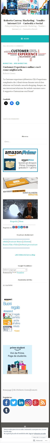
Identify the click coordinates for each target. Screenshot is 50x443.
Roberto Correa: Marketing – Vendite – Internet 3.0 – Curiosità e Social (25, 22)
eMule (5, 241)
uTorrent (26, 241)
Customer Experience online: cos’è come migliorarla (22, 68)
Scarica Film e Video (11, 244)
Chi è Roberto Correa (21, 390)
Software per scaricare (28, 244)
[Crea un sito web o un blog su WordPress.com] (25, 426)
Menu (26, 39)
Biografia (10, 221)
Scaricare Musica (15, 241)
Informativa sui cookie (40, 434)
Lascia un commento (11, 119)
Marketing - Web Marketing (15, 63)
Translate (20, 272)
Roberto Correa (9, 73)
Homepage (7, 390)
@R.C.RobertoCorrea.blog (25, 255)
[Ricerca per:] (25, 141)
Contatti (33, 390)
